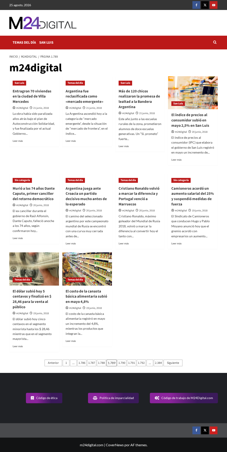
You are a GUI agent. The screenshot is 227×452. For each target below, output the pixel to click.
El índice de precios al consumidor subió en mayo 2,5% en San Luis (190, 120)
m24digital (22, 108)
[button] (215, 43)
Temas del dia (75, 83)
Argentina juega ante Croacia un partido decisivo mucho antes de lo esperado (86, 196)
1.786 (81, 363)
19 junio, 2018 (199, 210)
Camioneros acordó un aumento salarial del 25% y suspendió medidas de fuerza (192, 196)
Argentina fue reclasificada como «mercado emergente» (84, 97)
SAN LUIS (46, 42)
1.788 (101, 363)
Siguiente (173, 363)
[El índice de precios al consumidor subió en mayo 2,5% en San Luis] (193, 92)
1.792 (141, 363)
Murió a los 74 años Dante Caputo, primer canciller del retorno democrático (34, 194)
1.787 (91, 363)
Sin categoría (22, 180)
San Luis (19, 83)
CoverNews (115, 445)
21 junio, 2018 (41, 108)
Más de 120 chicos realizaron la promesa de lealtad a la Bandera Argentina (139, 99)
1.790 (121, 363)
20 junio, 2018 (199, 132)
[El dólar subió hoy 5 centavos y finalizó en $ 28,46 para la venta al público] (34, 268)
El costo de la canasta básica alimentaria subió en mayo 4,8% (86, 297)
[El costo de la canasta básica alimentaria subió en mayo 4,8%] (87, 268)
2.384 (158, 363)
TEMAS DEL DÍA (24, 42)
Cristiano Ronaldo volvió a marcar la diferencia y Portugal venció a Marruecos (139, 196)
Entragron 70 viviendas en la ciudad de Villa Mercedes (32, 97)
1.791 (131, 363)
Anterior (53, 363)
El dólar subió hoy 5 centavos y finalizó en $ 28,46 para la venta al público (32, 299)
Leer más (18, 140)
